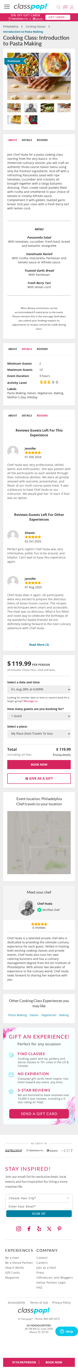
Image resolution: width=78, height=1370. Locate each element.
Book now (39, 764)
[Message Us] (66, 6)
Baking (64, 1015)
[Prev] (12, 76)
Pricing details (62, 754)
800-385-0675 (52, 1319)
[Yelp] (39, 1228)
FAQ (39, 1287)
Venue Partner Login (51, 1282)
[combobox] (39, 1198)
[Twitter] (49, 1228)
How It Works (14, 1268)
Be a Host (12, 1258)
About (12, 140)
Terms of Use (39, 1302)
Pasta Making (17, 1015)
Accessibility (16, 1302)
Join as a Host (46, 1268)
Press (40, 1273)
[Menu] (7, 6)
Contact (41, 1258)
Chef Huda (44, 904)
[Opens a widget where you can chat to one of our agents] (66, 1332)
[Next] (66, 76)
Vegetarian (48, 1015)
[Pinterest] (59, 1228)
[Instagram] (18, 1228)
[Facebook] (28, 1228)
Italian (34, 1015)
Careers (42, 1263)
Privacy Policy (61, 1302)
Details (27, 140)
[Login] (72, 6)
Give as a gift (40, 778)
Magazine (12, 1277)
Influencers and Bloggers (54, 1277)
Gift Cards (12, 1273)
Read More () (39, 645)
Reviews (42, 140)
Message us (31, 701)
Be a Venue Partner (19, 1263)
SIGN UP (39, 1213)
